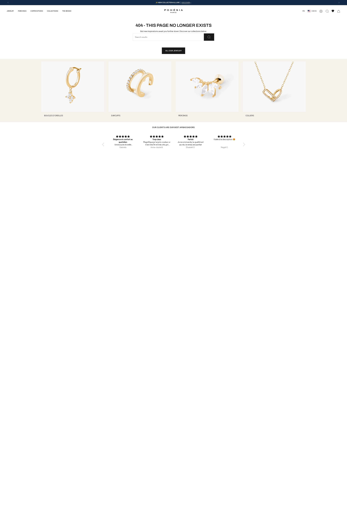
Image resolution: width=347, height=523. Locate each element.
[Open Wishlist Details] (332, 11)
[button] (10, 11)
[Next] (339, 2)
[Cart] (338, 11)
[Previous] (8, 2)
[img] (123, 136)
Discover (185, 2)
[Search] (209, 37)
